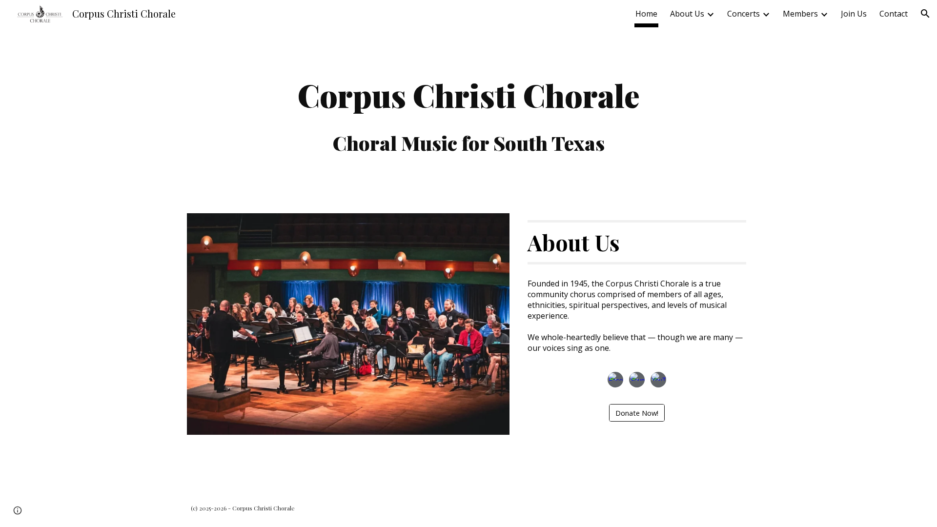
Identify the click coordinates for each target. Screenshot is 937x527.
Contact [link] (893, 13)
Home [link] (646, 13)
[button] (925, 13)
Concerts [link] (743, 13)
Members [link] (800, 13)
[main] (468, 114)
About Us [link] (687, 13)
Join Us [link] (854, 13)
